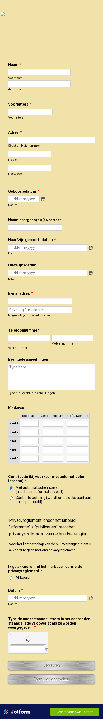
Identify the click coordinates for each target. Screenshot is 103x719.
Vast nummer (17, 348)
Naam (15, 64)
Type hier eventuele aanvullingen (31, 393)
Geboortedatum (52, 416)
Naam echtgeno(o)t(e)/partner (34, 220)
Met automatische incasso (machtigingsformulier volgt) (39, 489)
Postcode (15, 173)
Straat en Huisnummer (24, 145)
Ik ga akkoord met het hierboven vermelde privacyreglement (45, 568)
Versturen (51, 665)
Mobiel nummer (63, 343)
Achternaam (16, 89)
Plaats (12, 159)
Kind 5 (14, 458)
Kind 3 (14, 441)
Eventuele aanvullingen (28, 359)
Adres (15, 132)
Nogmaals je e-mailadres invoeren (32, 315)
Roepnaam (30, 416)
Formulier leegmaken (51, 679)
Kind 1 (14, 423)
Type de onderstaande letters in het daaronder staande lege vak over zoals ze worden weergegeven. (49, 623)
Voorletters (20, 104)
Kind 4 (14, 449)
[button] (43, 199)
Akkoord (23, 577)
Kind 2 (14, 432)
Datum (12, 205)
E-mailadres (20, 293)
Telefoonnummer (23, 330)
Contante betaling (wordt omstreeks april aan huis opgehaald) (53, 499)
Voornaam (15, 78)
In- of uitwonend (76, 416)
